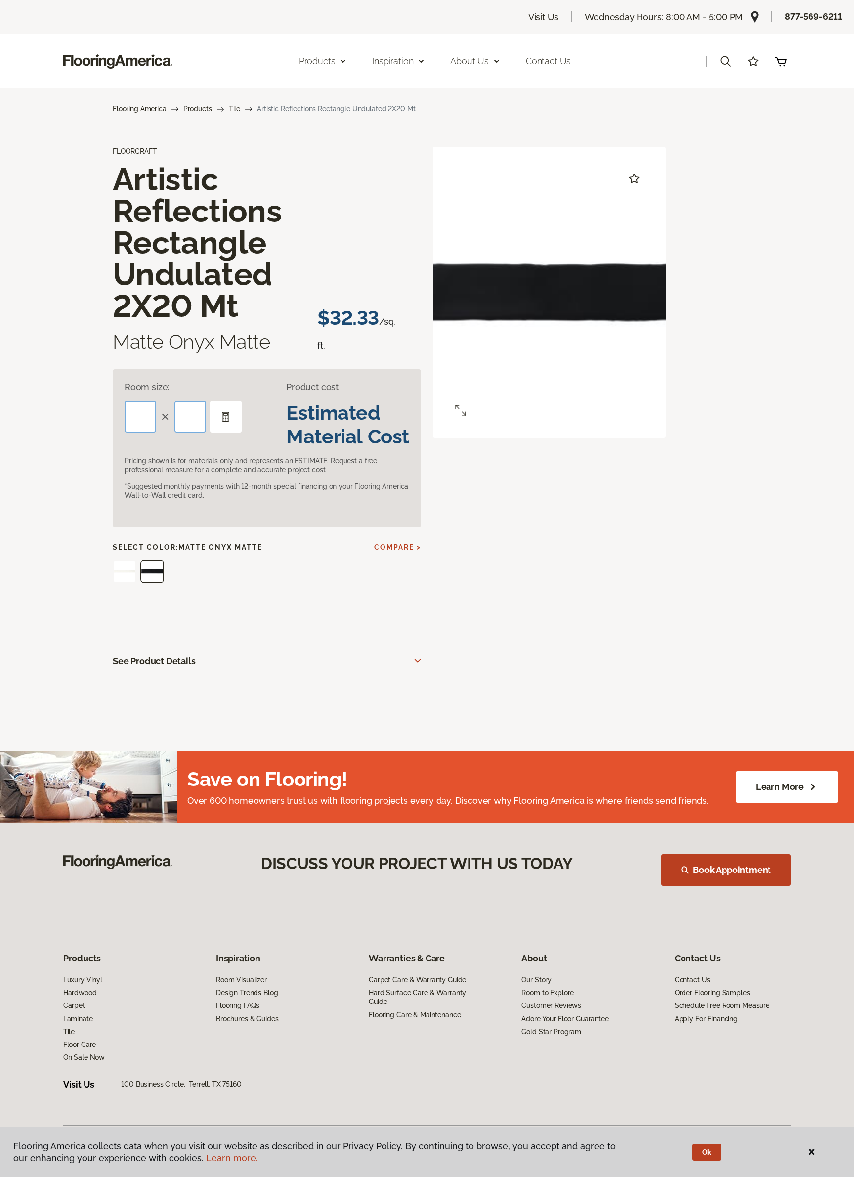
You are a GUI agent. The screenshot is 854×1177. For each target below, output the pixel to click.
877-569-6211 (813, 16)
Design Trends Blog (247, 993)
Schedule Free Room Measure (722, 1005)
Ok (707, 1152)
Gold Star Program (551, 1032)
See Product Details (154, 661)
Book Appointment (732, 870)
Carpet (74, 1005)
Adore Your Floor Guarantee (564, 1019)
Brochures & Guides (247, 1019)
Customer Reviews (551, 1005)
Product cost (312, 387)
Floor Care (79, 1044)
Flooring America (140, 109)
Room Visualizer (241, 980)
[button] (725, 61)
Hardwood (80, 993)
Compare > (397, 547)
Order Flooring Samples (712, 993)
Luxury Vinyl (82, 980)
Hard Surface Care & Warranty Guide (417, 997)
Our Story (536, 980)
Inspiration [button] (392, 61)
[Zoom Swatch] (460, 410)
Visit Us (543, 17)
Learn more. (232, 1158)
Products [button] (317, 61)
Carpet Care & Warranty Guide (417, 980)
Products (197, 109)
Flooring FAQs (237, 1005)
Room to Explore (547, 993)
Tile (234, 109)
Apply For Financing (706, 1019)
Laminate (78, 1019)
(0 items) (781, 61)
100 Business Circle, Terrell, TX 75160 (181, 1084)
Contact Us (548, 61)
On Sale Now (84, 1057)
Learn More (780, 787)
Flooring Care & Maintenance (415, 1015)
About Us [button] (469, 61)
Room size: (147, 387)
